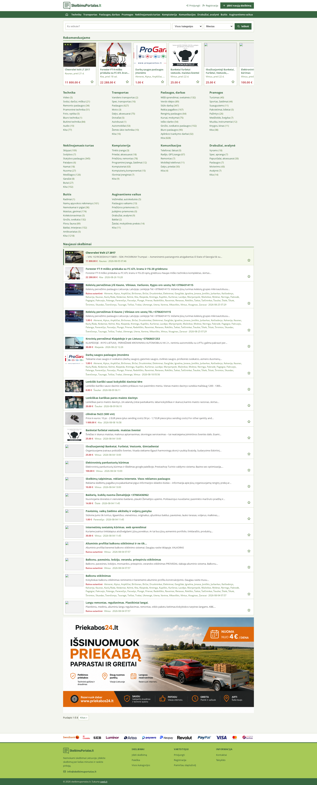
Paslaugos (117, 105)
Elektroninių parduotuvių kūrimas (107, 462)
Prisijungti (194, 5)
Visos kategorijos (141, 765)
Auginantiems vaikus (241, 14)
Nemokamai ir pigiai (74, 207)
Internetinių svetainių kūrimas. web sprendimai (116, 527)
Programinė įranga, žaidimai (127, 162)
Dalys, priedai (168, 166)
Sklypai (67, 150)
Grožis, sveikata (71, 219)
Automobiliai (119, 125)
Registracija (212, 5)
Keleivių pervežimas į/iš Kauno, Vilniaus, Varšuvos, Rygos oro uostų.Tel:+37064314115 (139, 285)
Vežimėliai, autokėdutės (125, 199)
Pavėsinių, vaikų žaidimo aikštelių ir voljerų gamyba (119, 511)
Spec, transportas (121, 101)
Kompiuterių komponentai (126, 170)
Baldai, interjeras (72, 227)
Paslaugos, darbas (109, 14)
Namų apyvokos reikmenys (78, 203)
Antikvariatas (70, 231)
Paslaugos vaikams (122, 203)
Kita (65, 129)
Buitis (224, 14)
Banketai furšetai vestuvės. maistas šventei (113, 430)
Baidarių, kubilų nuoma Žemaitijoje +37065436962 (117, 495)
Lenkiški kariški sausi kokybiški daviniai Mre (114, 381)
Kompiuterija (169, 14)
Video (66, 97)
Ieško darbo (167, 121)
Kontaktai (221, 755)
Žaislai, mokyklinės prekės (126, 223)
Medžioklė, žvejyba (219, 117)
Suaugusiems (216, 105)
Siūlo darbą (167, 105)
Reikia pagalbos (169, 109)
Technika (76, 14)
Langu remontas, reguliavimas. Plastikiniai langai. (117, 602)
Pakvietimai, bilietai (219, 109)
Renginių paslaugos (171, 113)
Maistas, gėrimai (72, 211)
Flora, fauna (69, 223)
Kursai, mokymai (170, 117)
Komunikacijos (187, 14)
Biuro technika (71, 117)
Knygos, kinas (216, 125)
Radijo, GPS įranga (170, 154)
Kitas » (83, 717)
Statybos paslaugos (73, 158)
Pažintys (214, 113)
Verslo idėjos (167, 101)
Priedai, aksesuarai (122, 154)
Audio (66, 125)
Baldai (115, 219)
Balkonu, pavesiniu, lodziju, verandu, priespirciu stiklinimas (123, 559)
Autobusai (117, 121)
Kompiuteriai (119, 166)
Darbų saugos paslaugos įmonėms (107, 355)
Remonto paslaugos (74, 105)
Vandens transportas (123, 97)
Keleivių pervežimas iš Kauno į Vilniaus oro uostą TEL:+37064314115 (128, 312)
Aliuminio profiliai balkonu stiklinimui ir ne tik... (116, 543)
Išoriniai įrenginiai (121, 174)
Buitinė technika (72, 121)
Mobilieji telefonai (170, 162)
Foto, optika (69, 113)
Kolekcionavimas (72, 215)
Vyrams (213, 150)
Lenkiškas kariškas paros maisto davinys (112, 398)
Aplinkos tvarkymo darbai (175, 133)
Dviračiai (116, 117)
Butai (66, 182)
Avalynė (213, 170)
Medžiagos (69, 174)
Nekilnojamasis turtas (147, 14)
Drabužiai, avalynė (208, 14)
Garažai (67, 178)
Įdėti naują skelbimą (238, 5)
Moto (115, 109)
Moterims (214, 166)
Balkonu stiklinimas (98, 575)
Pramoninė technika (74, 109)
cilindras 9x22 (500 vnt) (100, 414)
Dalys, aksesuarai (121, 113)
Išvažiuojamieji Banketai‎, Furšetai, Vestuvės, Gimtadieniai (122, 446)
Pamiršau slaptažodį (185, 765)
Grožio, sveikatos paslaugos (176, 125)
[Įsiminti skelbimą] (92, 82)
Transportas (90, 14)
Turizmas (214, 97)
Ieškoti (245, 26)
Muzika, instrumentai (221, 121)
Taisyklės (220, 760)
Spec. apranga (217, 154)
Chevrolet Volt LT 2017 (100, 252)
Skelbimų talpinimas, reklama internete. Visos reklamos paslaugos (128, 478)
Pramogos (127, 14)
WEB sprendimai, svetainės (175, 97)
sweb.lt (103, 781)
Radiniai (67, 199)
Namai (66, 166)
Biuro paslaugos (169, 129)
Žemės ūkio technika (123, 129)
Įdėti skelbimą (139, 755)
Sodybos (68, 154)
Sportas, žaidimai (218, 101)
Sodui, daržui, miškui (74, 101)
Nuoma (67, 170)
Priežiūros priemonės (123, 207)
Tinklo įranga (119, 150)
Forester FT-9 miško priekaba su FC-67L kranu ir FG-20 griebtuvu (126, 269)
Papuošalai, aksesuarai (221, 158)
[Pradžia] (66, 14)
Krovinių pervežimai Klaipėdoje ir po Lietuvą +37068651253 (123, 338)
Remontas (166, 158)
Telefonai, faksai (169, 150)
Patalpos (68, 162)
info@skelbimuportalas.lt (81, 771)
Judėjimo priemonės (123, 211)
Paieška (136, 760)
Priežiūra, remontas (122, 158)
